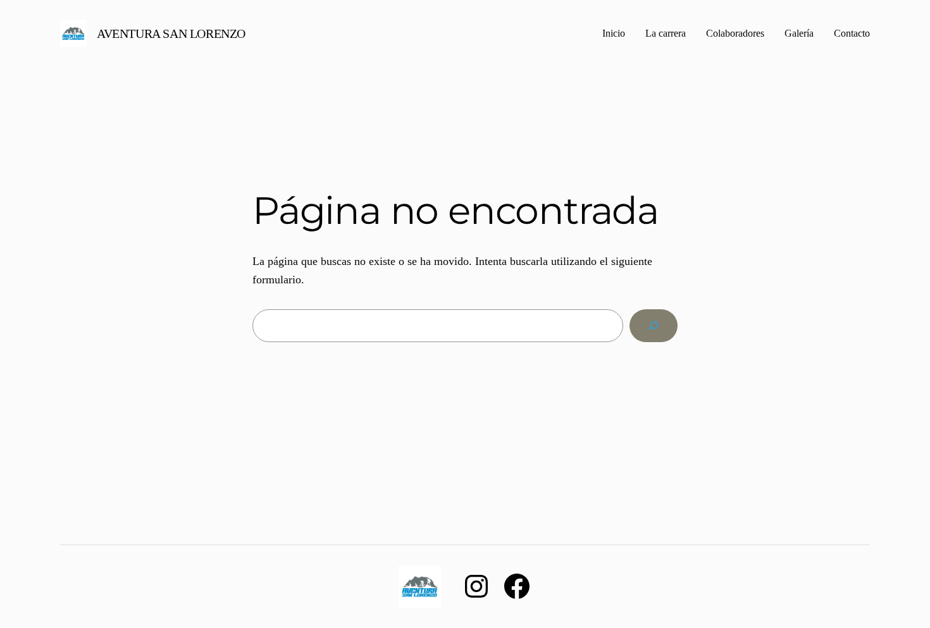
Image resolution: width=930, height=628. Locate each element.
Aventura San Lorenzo (171, 33)
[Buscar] (653, 325)
